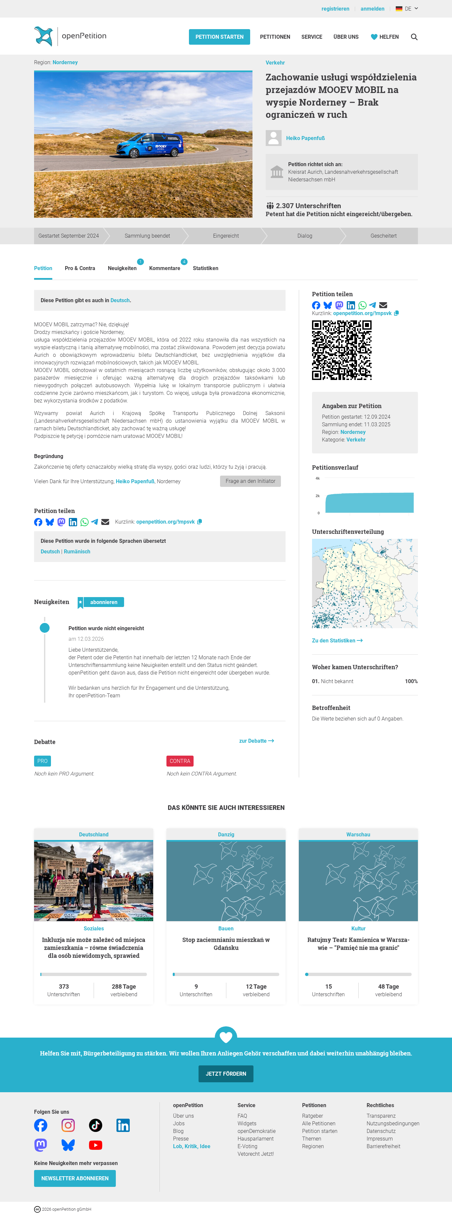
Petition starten (220, 37)
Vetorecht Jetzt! (256, 1154)
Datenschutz (381, 1131)
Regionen (313, 1146)
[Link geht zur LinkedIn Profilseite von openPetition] (123, 1125)
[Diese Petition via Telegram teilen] (94, 522)
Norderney (65, 62)
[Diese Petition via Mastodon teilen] (61, 522)
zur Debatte (253, 741)
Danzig (226, 835)
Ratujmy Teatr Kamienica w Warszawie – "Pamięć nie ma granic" (358, 944)
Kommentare (164, 265)
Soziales (94, 928)
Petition (43, 268)
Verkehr (275, 63)
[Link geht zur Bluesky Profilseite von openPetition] (68, 1145)
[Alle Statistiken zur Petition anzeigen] (365, 626)
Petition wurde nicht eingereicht (106, 628)
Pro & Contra (80, 268)
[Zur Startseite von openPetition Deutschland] (71, 36)
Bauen (226, 928)
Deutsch (120, 300)
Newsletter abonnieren (75, 1178)
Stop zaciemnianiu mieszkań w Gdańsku (226, 944)
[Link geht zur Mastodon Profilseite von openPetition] (40, 1145)
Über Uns (346, 37)
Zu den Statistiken (334, 640)
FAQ (242, 1116)
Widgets (247, 1123)
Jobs (179, 1123)
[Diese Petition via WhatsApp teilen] (84, 522)
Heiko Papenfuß (305, 138)
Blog (178, 1131)
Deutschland (94, 835)
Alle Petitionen (319, 1123)
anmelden (372, 9)
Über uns (183, 1116)
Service (311, 37)
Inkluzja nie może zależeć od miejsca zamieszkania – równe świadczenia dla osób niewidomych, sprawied (93, 947)
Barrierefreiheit (383, 1146)
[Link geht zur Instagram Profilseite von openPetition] (68, 1125)
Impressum (380, 1139)
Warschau (358, 835)
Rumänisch (77, 551)
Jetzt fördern (226, 1074)
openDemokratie (257, 1131)
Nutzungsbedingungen (393, 1123)
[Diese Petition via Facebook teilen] (38, 522)
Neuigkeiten (122, 265)
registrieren (335, 9)
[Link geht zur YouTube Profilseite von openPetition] (95, 1145)
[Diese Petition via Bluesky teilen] (50, 522)
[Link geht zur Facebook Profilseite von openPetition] (40, 1125)
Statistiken (205, 268)
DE (406, 9)
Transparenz (381, 1116)
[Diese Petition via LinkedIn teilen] (73, 522)
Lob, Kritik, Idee (191, 1146)
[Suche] (414, 37)
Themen (311, 1139)
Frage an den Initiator (250, 481)
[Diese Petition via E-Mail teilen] (105, 522)
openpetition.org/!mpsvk (166, 522)
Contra (180, 761)
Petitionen (276, 37)
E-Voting (247, 1146)
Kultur (358, 928)
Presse (181, 1139)
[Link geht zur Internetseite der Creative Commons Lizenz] (38, 1209)
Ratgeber (312, 1116)
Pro (42, 761)
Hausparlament (256, 1139)
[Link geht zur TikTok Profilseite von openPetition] (95, 1125)
